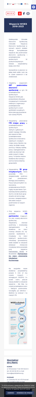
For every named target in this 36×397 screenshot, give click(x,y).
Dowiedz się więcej (24, 393)
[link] (33, 7)
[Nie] (34, 390)
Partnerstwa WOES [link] (16, 251)
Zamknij (10, 393)
